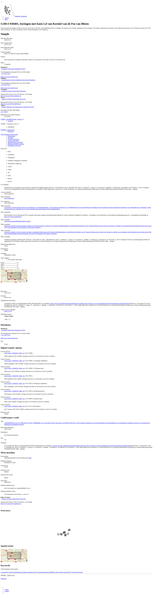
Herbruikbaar (11, 136)
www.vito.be (4, 111)
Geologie (10, 121)
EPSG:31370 (8, 311)
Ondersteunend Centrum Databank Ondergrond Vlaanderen (18, 80)
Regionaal (10, 131)
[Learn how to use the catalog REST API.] (4, 593)
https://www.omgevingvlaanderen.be (11, 96)
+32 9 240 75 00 (5, 73)
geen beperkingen (9, 198)
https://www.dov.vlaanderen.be (9, 77)
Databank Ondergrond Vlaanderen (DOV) (13, 69)
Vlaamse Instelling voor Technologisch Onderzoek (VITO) (17, 107)
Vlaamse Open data (13, 139)
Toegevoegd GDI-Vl (13, 141)
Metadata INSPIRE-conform (16, 144)
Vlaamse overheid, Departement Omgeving (13, 91)
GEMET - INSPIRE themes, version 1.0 (12, 119)
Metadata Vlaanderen (21, 16)
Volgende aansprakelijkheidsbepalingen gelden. (17, 221)
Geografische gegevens (14, 145)
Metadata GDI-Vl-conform (15, 142)
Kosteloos (10, 137)
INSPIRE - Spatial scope (8, 130)
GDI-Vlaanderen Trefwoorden (9, 134)
